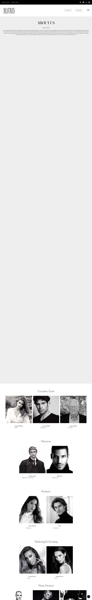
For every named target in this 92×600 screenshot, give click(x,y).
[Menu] (88, 10)
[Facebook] (83, 2)
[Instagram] (80, 2)
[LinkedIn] (89, 2)
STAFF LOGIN (15, 2)
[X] (86, 2)
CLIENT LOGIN (5, 2)
